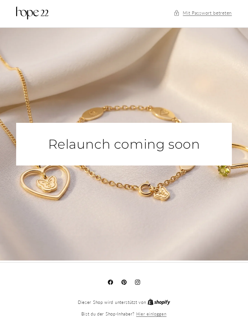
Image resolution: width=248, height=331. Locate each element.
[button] (203, 13)
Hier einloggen (151, 313)
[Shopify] (159, 302)
